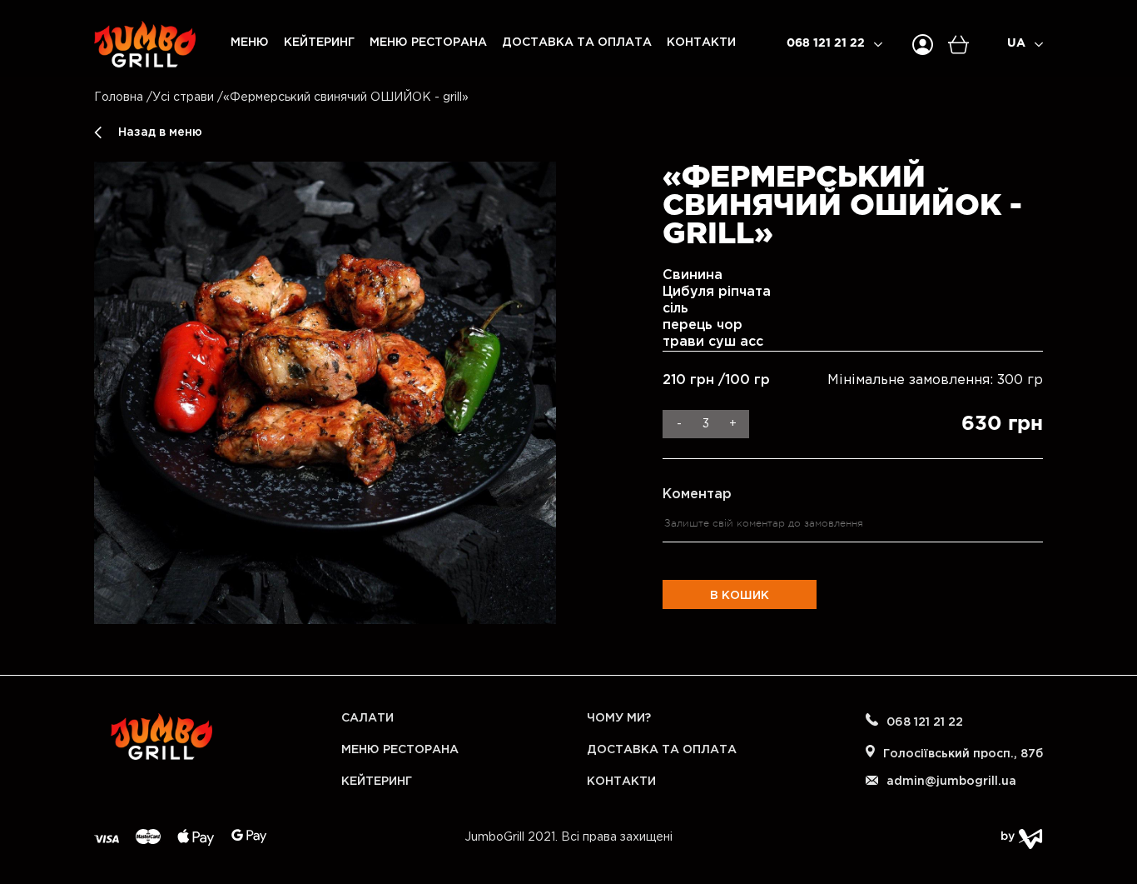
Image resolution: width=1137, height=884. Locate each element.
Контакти (701, 42)
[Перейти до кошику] (966, 44)
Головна (118, 97)
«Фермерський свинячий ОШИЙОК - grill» (346, 97)
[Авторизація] (922, 44)
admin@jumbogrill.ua (951, 782)
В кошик (739, 596)
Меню (250, 42)
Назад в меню (160, 132)
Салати (367, 718)
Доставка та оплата (577, 42)
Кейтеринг (319, 42)
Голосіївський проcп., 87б (963, 754)
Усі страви (183, 97)
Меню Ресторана (428, 42)
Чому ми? (619, 718)
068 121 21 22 (826, 43)
